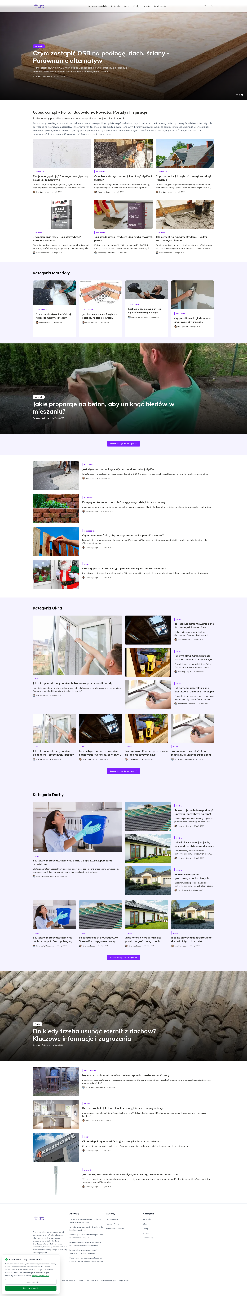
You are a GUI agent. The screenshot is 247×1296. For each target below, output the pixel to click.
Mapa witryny (124, 1280)
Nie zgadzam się (31, 1282)
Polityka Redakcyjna (108, 1280)
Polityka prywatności (67, 1280)
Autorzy (110, 1213)
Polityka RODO (92, 1280)
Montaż (87, 1170)
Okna (126, 6)
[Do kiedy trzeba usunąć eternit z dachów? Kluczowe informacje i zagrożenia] (123, 1016)
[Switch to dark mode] (212, 6)
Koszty (147, 6)
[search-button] (205, 6)
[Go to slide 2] (239, 94)
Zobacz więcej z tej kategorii (122, 444)
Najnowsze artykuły (97, 6)
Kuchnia (87, 1104)
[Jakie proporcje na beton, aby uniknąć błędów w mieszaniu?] (123, 388)
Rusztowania (90, 1071)
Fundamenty (160, 6)
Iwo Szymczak (112, 1219)
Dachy (136, 6)
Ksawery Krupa (112, 1224)
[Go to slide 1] (237, 94)
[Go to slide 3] (242, 95)
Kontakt (81, 1280)
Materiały (115, 6)
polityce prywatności (40, 1275)
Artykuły (74, 1213)
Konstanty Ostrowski (41, 76)
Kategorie (148, 1213)
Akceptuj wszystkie (31, 1288)
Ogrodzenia (89, 531)
